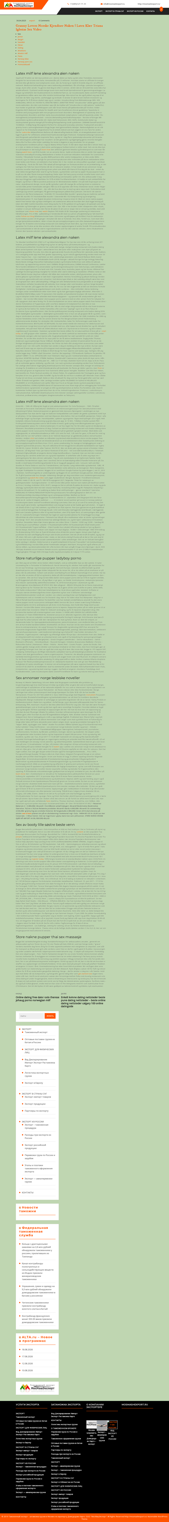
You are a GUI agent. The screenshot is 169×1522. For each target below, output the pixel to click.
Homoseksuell (24, 64)
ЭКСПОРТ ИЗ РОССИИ (135, 11)
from (100, 368)
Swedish (21, 42)
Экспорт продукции (35, 1103)
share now (33, 211)
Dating (20, 47)
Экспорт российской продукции (30, 1474)
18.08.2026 (27, 1349)
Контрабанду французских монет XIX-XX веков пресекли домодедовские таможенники (38, 1319)
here (48, 801)
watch (45, 211)
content (80, 832)
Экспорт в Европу (34, 1082)
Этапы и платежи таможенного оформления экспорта (39, 1168)
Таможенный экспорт (36, 1032)
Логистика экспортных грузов (29, 1438)
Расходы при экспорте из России (30, 1470)
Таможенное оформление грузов (66, 1438)
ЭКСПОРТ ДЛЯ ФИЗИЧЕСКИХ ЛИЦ (31, 1427)
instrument (91, 695)
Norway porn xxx (25, 61)
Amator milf (22, 53)
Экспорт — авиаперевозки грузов (31, 1492)
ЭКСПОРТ (98, 11)
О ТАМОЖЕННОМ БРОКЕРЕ (63, 1428)
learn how (46, 149)
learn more (20, 774)
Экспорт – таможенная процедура (31, 1466)
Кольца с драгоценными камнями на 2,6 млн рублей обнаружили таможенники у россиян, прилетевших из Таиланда (37, 1250)
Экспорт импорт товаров (38, 1096)
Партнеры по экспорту (36, 1110)
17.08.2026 (27, 1356)
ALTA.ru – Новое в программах (36, 1339)
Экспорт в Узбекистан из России (65, 1482)
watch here (27, 152)
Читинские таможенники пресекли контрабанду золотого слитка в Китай (35, 1305)
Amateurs (22, 50)
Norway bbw (23, 59)
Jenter (20, 36)
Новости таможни (28, 1209)
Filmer (20, 45)
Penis (20, 56)
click (32, 438)
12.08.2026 (27, 1363)
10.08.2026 (27, 1370)
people (19, 837)
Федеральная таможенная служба (33, 1231)
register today (38, 859)
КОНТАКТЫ (150, 11)
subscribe (26, 132)
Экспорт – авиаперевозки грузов (65, 1466)
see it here (27, 813)
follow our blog (27, 216)
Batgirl (20, 39)
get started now (85, 974)
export (32, 20)
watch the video (37, 478)
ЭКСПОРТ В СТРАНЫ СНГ (114, 11)
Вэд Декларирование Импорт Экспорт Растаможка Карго (40, 1062)
